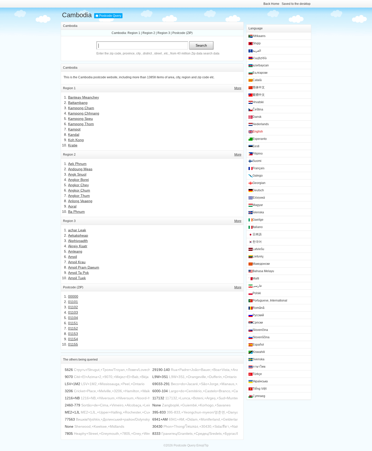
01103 (73, 312)
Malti (256, 278)
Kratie (72, 145)
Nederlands (261, 124)
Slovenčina (260, 330)
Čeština (258, 109)
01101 (73, 302)
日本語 (257, 234)
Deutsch (258, 190)
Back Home (271, 4)
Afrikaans (259, 36)
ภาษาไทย (259, 366)
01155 (73, 344)
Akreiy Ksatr (77, 246)
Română (258, 308)
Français (258, 168)
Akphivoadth (78, 241)
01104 (73, 318)
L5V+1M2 (72, 384)
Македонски (261, 264)
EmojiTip (202, 445)
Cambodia (77, 15)
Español (258, 344)
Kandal (73, 135)
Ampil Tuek (77, 278)
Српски (258, 322)
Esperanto (260, 139)
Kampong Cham (81, 108)
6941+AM (160, 419)
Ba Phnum (76, 212)
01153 (73, 334)
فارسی (257, 286)
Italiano (258, 227)
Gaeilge (258, 219)
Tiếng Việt (259, 388)
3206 (69, 391)
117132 (158, 398)
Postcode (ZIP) (182, 33)
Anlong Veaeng (80, 201)
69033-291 (161, 384)
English (258, 131)
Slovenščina (261, 337)
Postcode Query (110, 15)
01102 (73, 307)
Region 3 (163, 33)
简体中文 (259, 87)
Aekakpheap (78, 235)
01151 (73, 323)
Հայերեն (260, 58)
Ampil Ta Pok (78, 273)
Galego (258, 175)
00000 (73, 296)
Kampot (74, 129)
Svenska (258, 359)
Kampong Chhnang (83, 113)
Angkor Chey (78, 185)
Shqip (257, 43)
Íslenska (258, 212)
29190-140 (161, 370)
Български (260, 72)
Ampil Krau (77, 262)
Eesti (256, 146)
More (237, 88)
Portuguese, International (270, 300)
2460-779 (72, 405)
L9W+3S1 (160, 377)
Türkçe (257, 374)
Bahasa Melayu (263, 271)
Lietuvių (258, 256)
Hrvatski (258, 102)
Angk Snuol (77, 174)
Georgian (259, 183)
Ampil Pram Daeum (83, 267)
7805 (69, 433)
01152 (73, 328)
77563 (70, 419)
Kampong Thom (81, 124)
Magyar (258, 205)
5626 (69, 370)
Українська (260, 381)
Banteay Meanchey (83, 97)
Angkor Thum (79, 196)
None (156, 405)
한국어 (257, 241)
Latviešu (258, 249)
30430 (157, 426)
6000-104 (160, 391)
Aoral (72, 206)
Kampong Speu (80, 119)
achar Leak (77, 230)
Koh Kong (76, 140)
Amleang (75, 251)
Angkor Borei (78, 180)
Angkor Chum (79, 190)
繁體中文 (259, 95)
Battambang (78, 103)
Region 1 (134, 33)
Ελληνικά (259, 197)
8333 (156, 433)
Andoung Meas (80, 169)
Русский (258, 315)
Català (257, 80)
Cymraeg (259, 396)
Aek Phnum (77, 164)
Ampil (72, 257)
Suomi (257, 161)
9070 (69, 377)
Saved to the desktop (296, 4)
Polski (257, 293)
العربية (257, 50)
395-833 (159, 412)
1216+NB (72, 398)
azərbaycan (261, 65)
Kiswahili (259, 352)
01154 (73, 339)
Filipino (258, 153)
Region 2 (148, 33)
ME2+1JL (72, 412)
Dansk (257, 117)
